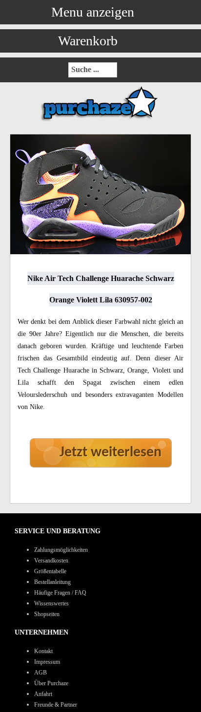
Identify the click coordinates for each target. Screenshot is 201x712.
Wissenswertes (51, 603)
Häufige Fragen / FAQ (60, 592)
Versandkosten (51, 560)
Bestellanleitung (52, 582)
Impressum (47, 661)
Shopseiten (47, 614)
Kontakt (43, 651)
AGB (40, 672)
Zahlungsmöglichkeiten (61, 549)
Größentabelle (50, 571)
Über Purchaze (51, 683)
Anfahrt (43, 694)
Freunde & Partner (55, 704)
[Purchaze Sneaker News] (100, 120)
